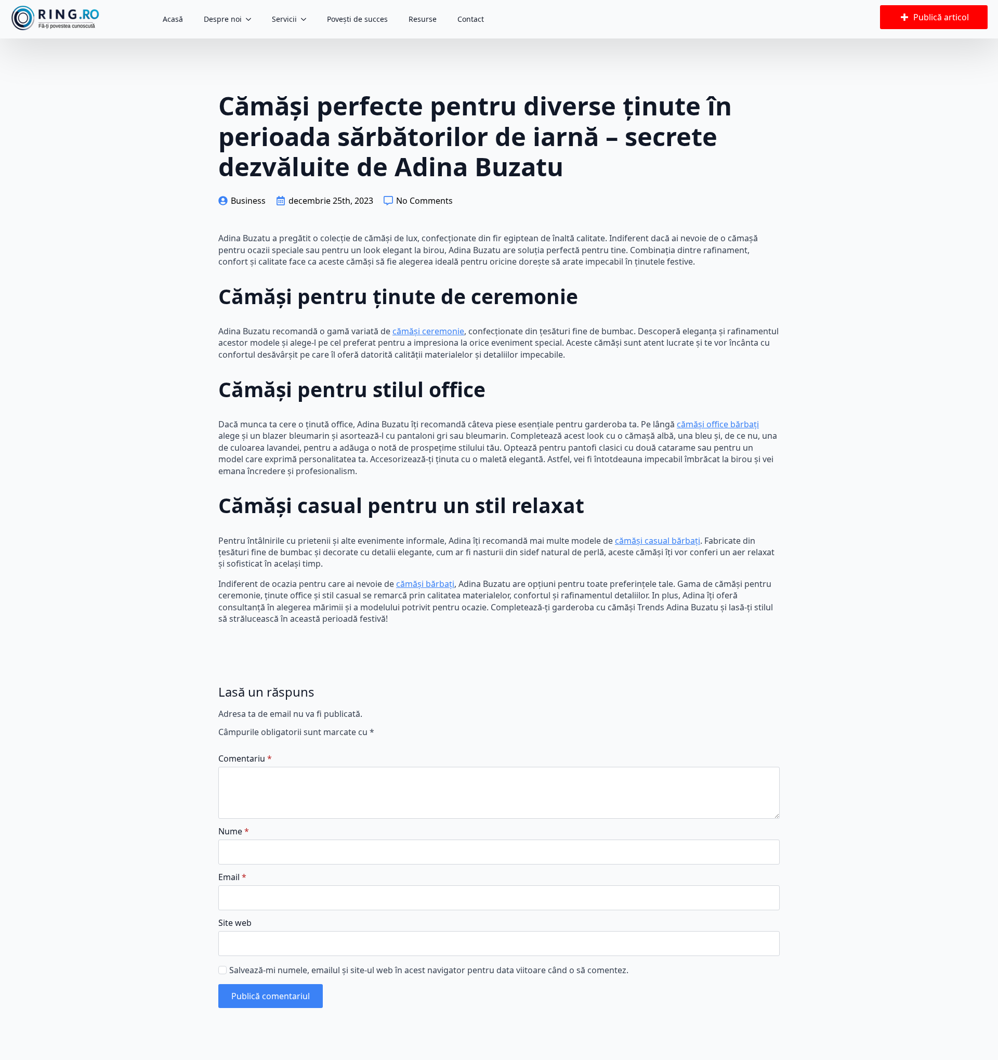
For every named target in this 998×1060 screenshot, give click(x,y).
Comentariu (245, 758)
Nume (233, 831)
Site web (235, 923)
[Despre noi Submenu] (251, 19)
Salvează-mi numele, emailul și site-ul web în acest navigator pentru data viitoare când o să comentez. (428, 970)
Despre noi (223, 19)
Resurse (423, 19)
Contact (470, 19)
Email (232, 877)
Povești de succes (357, 19)
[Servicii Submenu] (307, 19)
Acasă (173, 19)
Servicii (284, 19)
